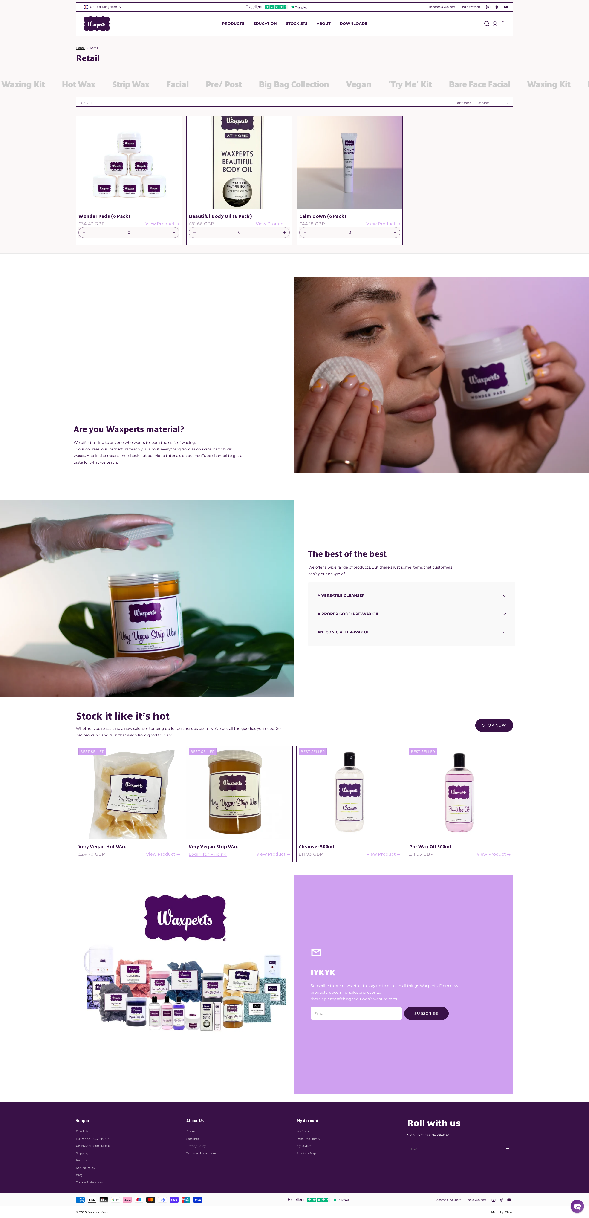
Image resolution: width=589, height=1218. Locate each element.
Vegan (284, 84)
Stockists (192, 1138)
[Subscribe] (507, 1148)
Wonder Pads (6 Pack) (104, 216)
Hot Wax (529, 84)
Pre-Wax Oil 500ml (430, 846)
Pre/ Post (149, 84)
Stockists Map (306, 1153)
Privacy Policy (196, 1146)
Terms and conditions (201, 1153)
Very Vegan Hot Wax (102, 846)
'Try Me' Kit (335, 84)
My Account (305, 1131)
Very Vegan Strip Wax (213, 846)
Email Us (82, 1131)
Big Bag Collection (219, 84)
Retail (94, 47)
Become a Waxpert (442, 7)
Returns (81, 1160)
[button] (233, 24)
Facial (102, 84)
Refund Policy (85, 1167)
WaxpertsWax (98, 1212)
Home (80, 47)
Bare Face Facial (404, 84)
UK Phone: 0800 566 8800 (94, 1146)
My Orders (304, 1146)
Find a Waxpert (470, 7)
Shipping (82, 1153)
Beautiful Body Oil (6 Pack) (220, 216)
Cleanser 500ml (316, 846)
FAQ (79, 1175)
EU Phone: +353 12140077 (93, 1138)
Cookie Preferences (89, 1182)
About (190, 1131)
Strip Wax (55, 84)
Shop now (494, 725)
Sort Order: (464, 102)
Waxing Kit (474, 84)
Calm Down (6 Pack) (322, 216)
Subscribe (426, 1013)
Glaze (509, 1212)
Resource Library (308, 1138)
